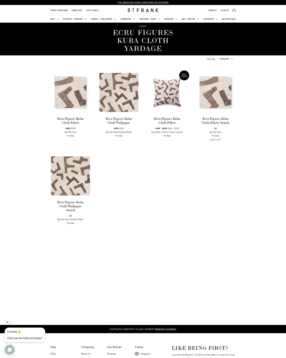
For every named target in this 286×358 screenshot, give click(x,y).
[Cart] (233, 10)
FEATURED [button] (224, 59)
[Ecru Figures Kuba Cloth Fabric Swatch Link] (215, 92)
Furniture (125, 19)
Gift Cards (92, 10)
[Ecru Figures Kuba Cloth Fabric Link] (70, 92)
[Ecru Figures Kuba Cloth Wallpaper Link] (118, 92)
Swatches (77, 10)
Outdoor (209, 19)
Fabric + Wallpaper (101, 19)
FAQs (53, 353)
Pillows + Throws (73, 19)
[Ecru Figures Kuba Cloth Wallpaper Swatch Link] (70, 175)
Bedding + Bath (148, 19)
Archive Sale (229, 19)
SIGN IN (224, 10)
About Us (86, 353)
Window (168, 19)
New (52, 19)
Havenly (111, 353)
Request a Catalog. (166, 328)
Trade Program (59, 10)
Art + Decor (188, 19)
